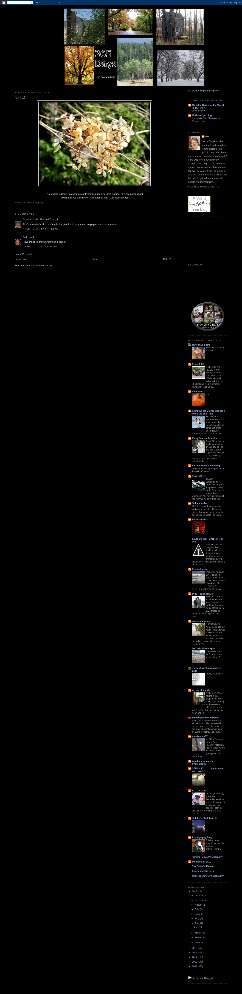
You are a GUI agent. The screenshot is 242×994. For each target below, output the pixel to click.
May (197, 918)
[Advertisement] (206, 238)
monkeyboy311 (200, 736)
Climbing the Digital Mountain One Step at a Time (208, 412)
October (199, 895)
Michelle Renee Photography (208, 876)
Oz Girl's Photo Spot (203, 648)
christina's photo (201, 344)
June (198, 914)
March (198, 933)
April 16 (198, 927)
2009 (195, 966)
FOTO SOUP (199, 790)
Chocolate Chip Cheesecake (206, 118)
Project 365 (198, 364)
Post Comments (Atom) (41, 265)
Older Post (168, 259)
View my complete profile (203, 187)
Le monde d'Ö (199, 391)
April (197, 923)
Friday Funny (198, 108)
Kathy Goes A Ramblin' (204, 438)
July (197, 909)
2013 (195, 948)
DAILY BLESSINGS (202, 593)
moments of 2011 (201, 861)
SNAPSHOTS (199, 476)
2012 (195, 952)
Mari (207, 136)
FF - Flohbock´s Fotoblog (206, 465)
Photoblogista (199, 569)
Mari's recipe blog (202, 115)
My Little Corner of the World (208, 105)
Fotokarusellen (200, 519)
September (201, 900)
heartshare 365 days (203, 871)
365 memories (199, 503)
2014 (195, 891)
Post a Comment (23, 254)
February (200, 937)
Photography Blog (202, 837)
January (199, 942)
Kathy (26, 237)
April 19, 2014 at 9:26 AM (40, 246)
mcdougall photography (205, 717)
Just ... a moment (201, 621)
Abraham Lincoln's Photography (202, 762)
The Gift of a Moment (203, 866)
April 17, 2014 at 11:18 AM (41, 229)
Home (95, 259)
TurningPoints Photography (207, 857)
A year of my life (201, 690)
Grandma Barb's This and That (38, 219)
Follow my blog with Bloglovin (203, 90)
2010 (195, 962)
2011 (195, 957)
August (199, 904)
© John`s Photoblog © (204, 818)
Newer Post (21, 259)
